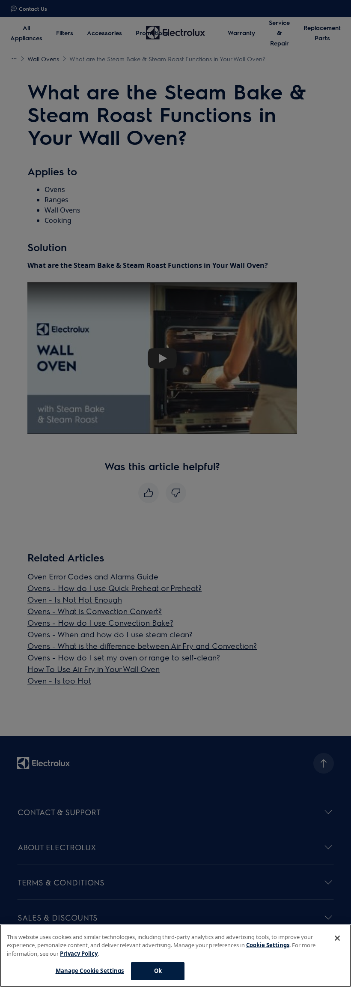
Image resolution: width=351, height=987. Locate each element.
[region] (175, 955)
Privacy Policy (79, 953)
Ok (158, 971)
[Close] (337, 938)
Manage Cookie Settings (90, 971)
